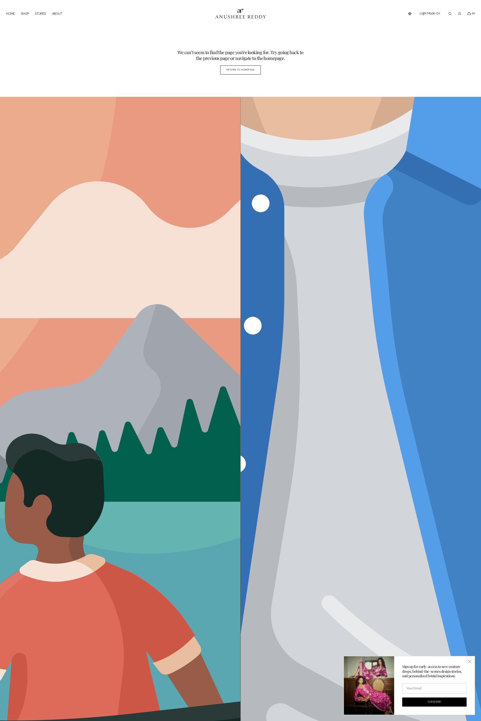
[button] (410, 13)
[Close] (470, 661)
